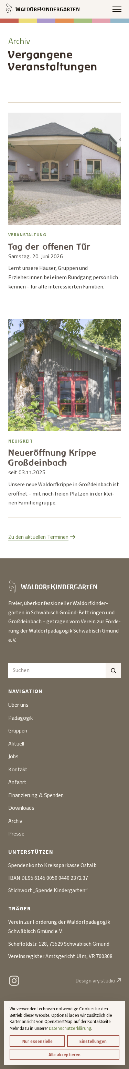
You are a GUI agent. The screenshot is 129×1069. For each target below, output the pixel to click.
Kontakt (18, 769)
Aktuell (16, 743)
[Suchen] (113, 670)
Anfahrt (17, 782)
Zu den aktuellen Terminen (38, 537)
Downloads (21, 808)
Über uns (18, 705)
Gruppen (17, 730)
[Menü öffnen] (116, 9)
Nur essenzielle (37, 1041)
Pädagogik (20, 718)
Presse (16, 833)
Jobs (13, 756)
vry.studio (104, 980)
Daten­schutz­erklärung (70, 1028)
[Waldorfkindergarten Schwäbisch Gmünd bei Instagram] (14, 981)
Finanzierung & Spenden (36, 795)
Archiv (15, 821)
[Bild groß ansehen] (64, 169)
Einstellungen (93, 1041)
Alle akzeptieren (64, 1054)
